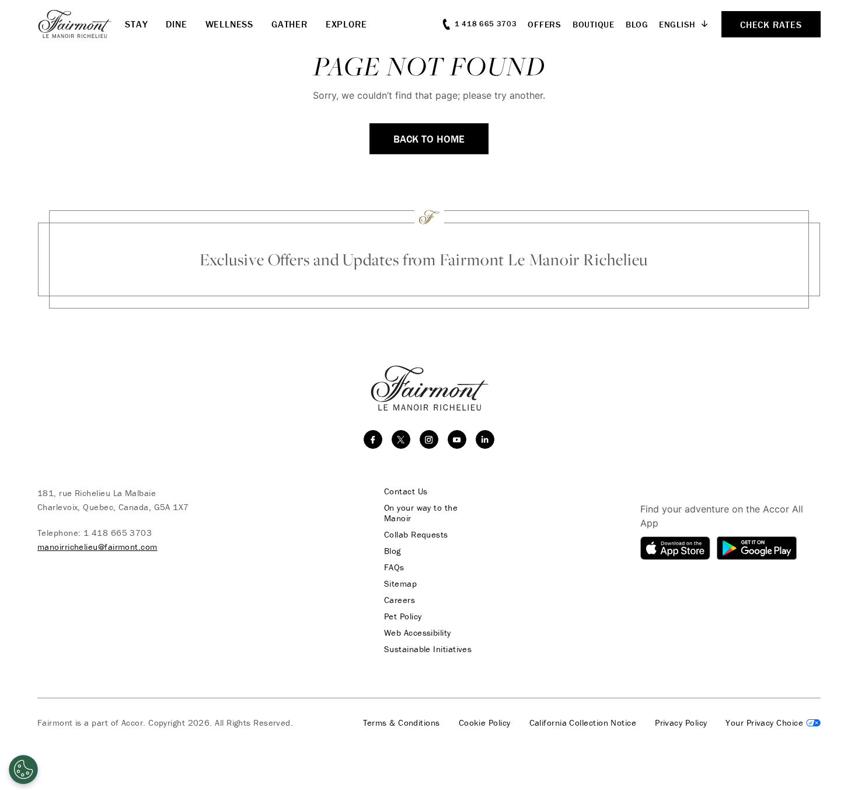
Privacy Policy (681, 723)
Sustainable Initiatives (428, 649)
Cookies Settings (773, 723)
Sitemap (400, 583)
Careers (399, 600)
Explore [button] (346, 24)
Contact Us (406, 491)
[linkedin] (485, 439)
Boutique (594, 24)
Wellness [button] (229, 24)
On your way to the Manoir (421, 513)
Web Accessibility (417, 633)
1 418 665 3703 (117, 532)
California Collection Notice (583, 723)
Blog (637, 24)
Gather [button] (289, 24)
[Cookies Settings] (23, 769)
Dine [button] (176, 24)
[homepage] (81, 24)
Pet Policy (403, 616)
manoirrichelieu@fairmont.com (97, 546)
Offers (544, 24)
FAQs (394, 567)
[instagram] (429, 439)
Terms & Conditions (401, 723)
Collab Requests (416, 534)
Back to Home (429, 138)
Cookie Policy (485, 723)
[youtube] (457, 439)
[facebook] (373, 439)
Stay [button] (136, 24)
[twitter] (401, 439)
